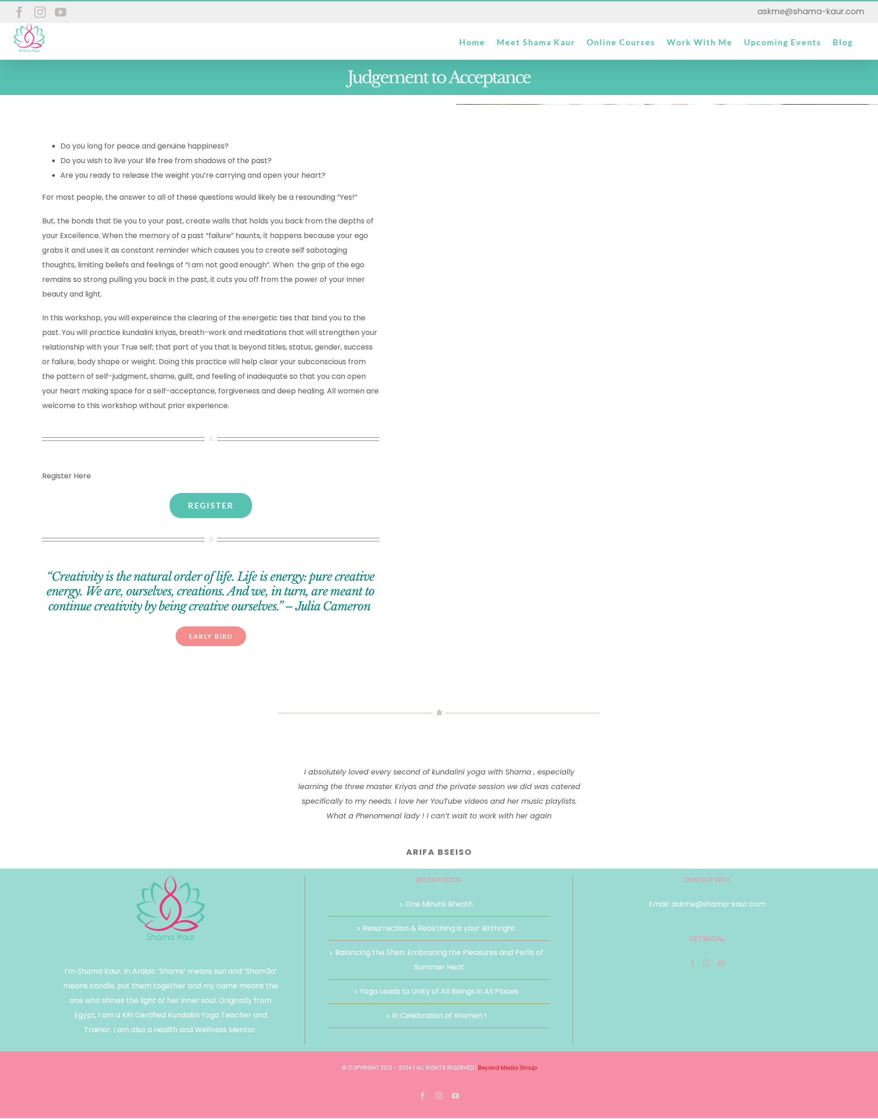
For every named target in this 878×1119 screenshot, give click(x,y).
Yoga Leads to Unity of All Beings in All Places (439, 991)
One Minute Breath (439, 904)
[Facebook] (692, 963)
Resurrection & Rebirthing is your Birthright (439, 928)
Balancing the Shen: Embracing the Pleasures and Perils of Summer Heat (439, 959)
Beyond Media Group (507, 1067)
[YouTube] (721, 963)
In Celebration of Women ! (439, 1015)
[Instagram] (707, 963)
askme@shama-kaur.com (810, 11)
